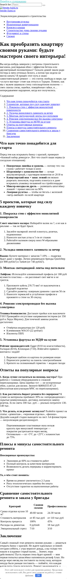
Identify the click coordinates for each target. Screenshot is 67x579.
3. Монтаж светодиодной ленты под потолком (32, 116)
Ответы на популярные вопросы (25, 124)
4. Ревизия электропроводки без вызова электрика (34, 118)
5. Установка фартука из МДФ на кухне (28, 121)
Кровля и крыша (16, 27)
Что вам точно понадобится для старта (28, 101)
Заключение (13, 136)
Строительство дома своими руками (27, 30)
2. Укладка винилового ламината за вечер (30, 113)
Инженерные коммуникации (23, 24)
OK (38, 575)
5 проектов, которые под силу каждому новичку (33, 104)
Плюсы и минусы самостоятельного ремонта (31, 127)
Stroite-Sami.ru (7, 10)
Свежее (11, 36)
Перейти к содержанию (13, 1)
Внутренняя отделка (18, 21)
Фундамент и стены (18, 33)
